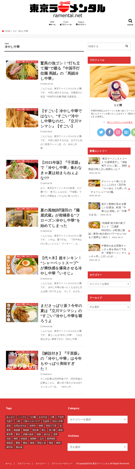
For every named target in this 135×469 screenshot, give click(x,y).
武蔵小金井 (28, 434)
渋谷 (9, 438)
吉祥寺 (32, 425)
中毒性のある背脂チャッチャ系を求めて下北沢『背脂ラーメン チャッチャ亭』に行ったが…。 (107, 252)
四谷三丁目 (51, 425)
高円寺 (10, 447)
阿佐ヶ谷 (41, 443)
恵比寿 (35, 430)
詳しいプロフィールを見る (120, 122)
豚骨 (18, 443)
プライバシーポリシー (61, 463)
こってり (22, 417)
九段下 (10, 421)
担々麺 (52, 430)
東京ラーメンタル (101, 463)
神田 (16, 438)
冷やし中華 (57, 421)
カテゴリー (82, 23)
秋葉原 (24, 438)
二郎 (18, 421)
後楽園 (17, 430)
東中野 (10, 434)
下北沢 (60, 417)
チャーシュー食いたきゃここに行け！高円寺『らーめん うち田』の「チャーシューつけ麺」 (107, 188)
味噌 (41, 425)
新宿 (60, 430)
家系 (9, 430)
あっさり (11, 417)
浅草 (55, 434)
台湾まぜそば (20, 425)
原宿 (9, 425)
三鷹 (52, 417)
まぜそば (43, 417)
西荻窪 (10, 443)
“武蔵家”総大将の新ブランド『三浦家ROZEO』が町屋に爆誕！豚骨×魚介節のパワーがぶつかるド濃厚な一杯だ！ (107, 230)
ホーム (53, 23)
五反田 (46, 421)
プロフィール (67, 23)
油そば (47, 434)
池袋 (39, 434)
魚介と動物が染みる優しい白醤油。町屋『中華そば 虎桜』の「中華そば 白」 (107, 209)
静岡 (58, 443)
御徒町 (26, 430)
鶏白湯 (19, 447)
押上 (44, 430)
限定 (51, 443)
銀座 (32, 443)
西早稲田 (51, 438)
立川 (42, 438)
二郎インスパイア (31, 421)
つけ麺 (32, 417)
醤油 (25, 443)
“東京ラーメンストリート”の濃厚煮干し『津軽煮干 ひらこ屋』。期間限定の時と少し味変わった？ (107, 165)
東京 (18, 434)
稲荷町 (33, 438)
